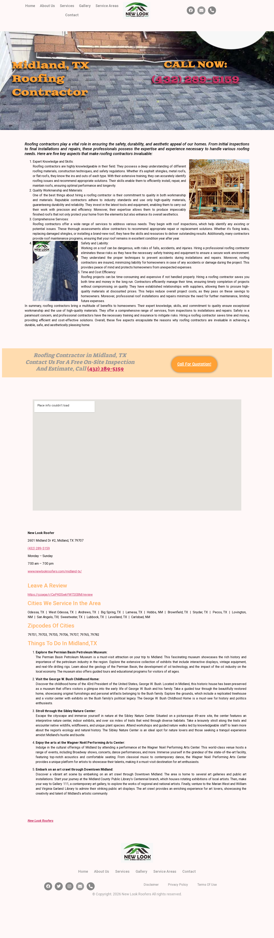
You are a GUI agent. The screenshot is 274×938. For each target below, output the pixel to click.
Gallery (85, 6)
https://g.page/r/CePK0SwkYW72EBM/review (60, 594)
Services (67, 6)
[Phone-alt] (212, 10)
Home (30, 6)
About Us (47, 6)
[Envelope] (201, 10)
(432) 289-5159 (195, 80)
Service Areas (107, 6)
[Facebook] (191, 10)
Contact (72, 15)
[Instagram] (69, 886)
